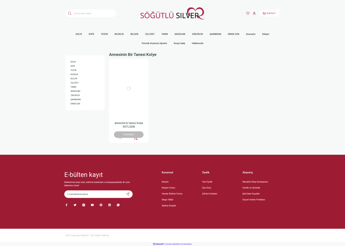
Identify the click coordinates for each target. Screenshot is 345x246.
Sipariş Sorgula (169, 205)
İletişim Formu (168, 187)
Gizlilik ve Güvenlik (251, 187)
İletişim (165, 182)
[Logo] (172, 13)
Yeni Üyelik (207, 182)
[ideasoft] (158, 244)
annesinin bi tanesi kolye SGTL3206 (129, 124)
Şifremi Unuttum (209, 193)
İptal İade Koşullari (251, 193)
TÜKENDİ (129, 135)
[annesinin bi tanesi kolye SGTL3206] (128, 88)
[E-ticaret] (172, 244)
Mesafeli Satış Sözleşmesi (255, 182)
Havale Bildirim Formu (172, 193)
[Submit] (128, 194)
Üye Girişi (206, 187)
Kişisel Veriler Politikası (253, 199)
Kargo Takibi (167, 199)
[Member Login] (254, 13)
